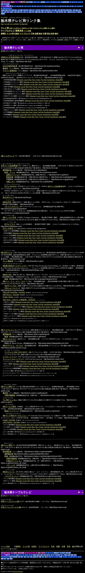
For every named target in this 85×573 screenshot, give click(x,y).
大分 (54, 12)
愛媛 (36, 12)
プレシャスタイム (11, 206)
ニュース (80, 2)
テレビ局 (5, 28)
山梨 (58, 10)
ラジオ (31, 555)
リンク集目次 (5, 555)
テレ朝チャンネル (10, 400)
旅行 (22, 557)
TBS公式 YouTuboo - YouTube (14, 292)
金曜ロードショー (13, 175)
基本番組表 (7, 452)
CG (37, 553)
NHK (11, 28)
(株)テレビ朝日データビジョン (15, 416)
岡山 (21, 12)
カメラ (80, 557)
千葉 (36, 10)
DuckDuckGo (51, 80)
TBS (30, 28)
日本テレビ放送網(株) (9, 166)
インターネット (72, 557)
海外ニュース (20, 555)
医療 (69, 555)
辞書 (2, 4)
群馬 (30, 10)
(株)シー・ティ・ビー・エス (14, 281)
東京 (39, 10)
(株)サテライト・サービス (13, 345)
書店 (41, 555)
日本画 (43, 553)
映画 (27, 2)
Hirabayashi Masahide (18, 571)
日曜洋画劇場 (9, 395)
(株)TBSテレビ (6, 252)
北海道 (3, 10)
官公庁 (53, 555)
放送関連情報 (65, 2)
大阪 (2, 12)
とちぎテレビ (17, 28)
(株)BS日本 (7, 202)
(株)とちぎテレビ (7, 156)
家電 (60, 557)
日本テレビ (25, 28)
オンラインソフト (30, 553)
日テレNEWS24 (10, 186)
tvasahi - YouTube (9, 420)
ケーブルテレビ (8, 31)
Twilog (10, 297)
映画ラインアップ (11, 411)
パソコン (65, 557)
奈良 (8, 12)
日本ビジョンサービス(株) (11, 507)
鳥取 (15, 12)
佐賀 (45, 12)
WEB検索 (7, 4)
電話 (72, 555)
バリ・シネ (10, 465)
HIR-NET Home (5, 2)
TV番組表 (69, 12)
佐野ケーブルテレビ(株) (10, 501)
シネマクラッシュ (11, 476)
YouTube (44, 80)
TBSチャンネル (10, 286)
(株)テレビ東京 (7, 445)
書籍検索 (56, 553)
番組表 (5, 68)
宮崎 (57, 12)
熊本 (51, 12)
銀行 (56, 34)
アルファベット (7, 8)
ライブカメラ (25, 34)
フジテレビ (36, 28)
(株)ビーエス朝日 (9, 406)
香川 (33, 12)
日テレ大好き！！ (10, 228)
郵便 (75, 555)
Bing (30, 80)
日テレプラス (9, 224)
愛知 (70, 10)
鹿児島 (61, 12)
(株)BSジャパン (9, 472)
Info (12, 553)
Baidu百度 (59, 80)
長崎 (48, 12)
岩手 (9, 10)
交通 (44, 34)
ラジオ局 (10, 34)
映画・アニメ (9, 172)
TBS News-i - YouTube (11, 295)
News (34, 80)
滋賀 (76, 10)
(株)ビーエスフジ (9, 339)
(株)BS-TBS (7, 275)
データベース (73, 2)
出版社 (16, 34)
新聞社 (3, 34)
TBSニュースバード (12, 288)
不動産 (66, 555)
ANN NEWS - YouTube (11, 422)
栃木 (27, 10)
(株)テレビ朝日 (7, 387)
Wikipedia (20, 80)
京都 (79, 10)
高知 (39, 12)
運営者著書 (21, 553)
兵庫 (5, 12)
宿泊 (48, 34)
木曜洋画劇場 (11, 458)
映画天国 (9, 177)
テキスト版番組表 (10, 71)
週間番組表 (7, 170)
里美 (39, 553)
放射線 (35, 557)
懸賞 (2, 559)
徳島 (30, 12)
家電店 (31, 2)
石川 (52, 10)
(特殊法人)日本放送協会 (10, 57)
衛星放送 (19, 31)
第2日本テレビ (8, 197)
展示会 (48, 555)
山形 (18, 10)
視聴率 (3, 14)
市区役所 (57, 555)
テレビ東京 (51, 28)
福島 (21, 10)
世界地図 (14, 557)
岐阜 (64, 10)
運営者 (13, 2)
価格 (8, 559)
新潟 (46, 10)
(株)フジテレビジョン (9, 330)
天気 (33, 34)
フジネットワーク (10, 357)
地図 (37, 34)
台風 (31, 557)
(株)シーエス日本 (9, 217)
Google (26, 80)
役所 (52, 34)
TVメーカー (36, 2)
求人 (62, 555)
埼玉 (33, 10)
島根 (18, 12)
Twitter (38, 80)
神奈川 (43, 10)
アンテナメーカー (55, 2)
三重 (73, 10)
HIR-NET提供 (4, 17)
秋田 (15, 10)
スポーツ (50, 557)
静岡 (67, 10)
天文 (43, 557)
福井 (55, 10)
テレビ (26, 555)
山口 (27, 12)
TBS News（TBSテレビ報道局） (19, 300)
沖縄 (64, 12)
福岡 (42, 12)
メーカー (56, 557)
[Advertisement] (65, 22)
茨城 (24, 10)
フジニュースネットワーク (13, 359)
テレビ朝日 (43, 28)
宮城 (12, 10)
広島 (24, 12)
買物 (11, 559)
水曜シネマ (10, 182)
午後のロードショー (14, 461)
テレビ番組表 (8, 261)
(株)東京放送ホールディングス (15, 266)
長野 (61, 10)
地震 (40, 557)
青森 (6, 10)
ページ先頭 (5, 546)
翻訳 (69, 553)
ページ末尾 (27, 31)
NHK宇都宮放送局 (10, 66)
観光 (40, 34)
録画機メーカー (45, 2)
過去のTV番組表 (77, 12)
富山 (49, 10)
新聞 (34, 555)
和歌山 (12, 12)
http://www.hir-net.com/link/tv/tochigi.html (14, 24)
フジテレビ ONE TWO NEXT (15, 352)
